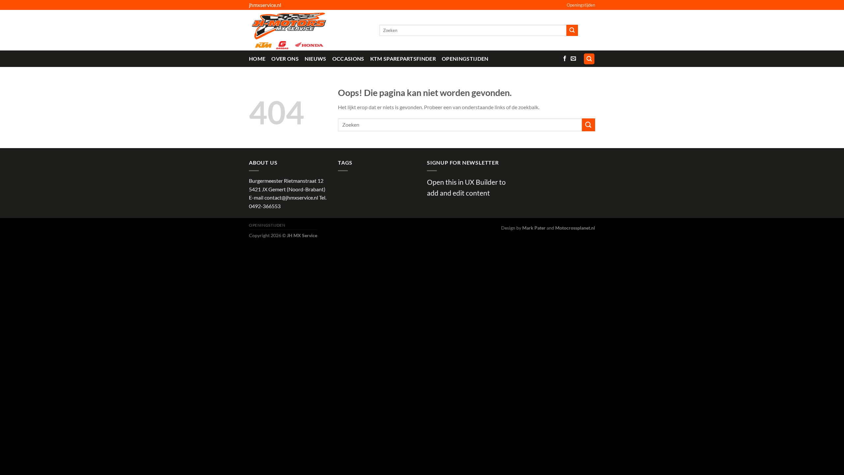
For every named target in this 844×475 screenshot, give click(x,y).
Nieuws (315, 58)
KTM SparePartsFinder (403, 58)
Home (257, 58)
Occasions (348, 58)
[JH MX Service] (309, 30)
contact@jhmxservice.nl (291, 197)
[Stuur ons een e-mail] (573, 59)
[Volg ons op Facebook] (564, 59)
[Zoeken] (589, 58)
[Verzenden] (572, 30)
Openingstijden (581, 5)
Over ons (285, 58)
